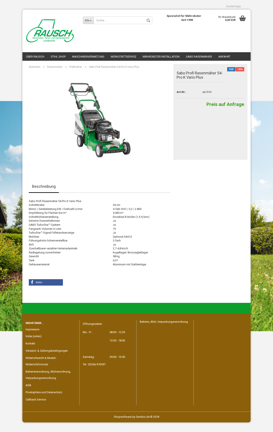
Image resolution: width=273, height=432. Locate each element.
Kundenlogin (233, 6)
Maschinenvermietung (88, 56)
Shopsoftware (123, 416)
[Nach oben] (261, 426)
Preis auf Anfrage (225, 104)
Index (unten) (34, 336)
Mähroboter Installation (161, 56)
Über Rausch (35, 56)
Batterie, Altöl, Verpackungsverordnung (164, 321)
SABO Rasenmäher (199, 56)
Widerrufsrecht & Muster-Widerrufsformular (41, 361)
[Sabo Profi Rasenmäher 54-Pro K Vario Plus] (99, 119)
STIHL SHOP (58, 56)
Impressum (32, 329)
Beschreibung (44, 186)
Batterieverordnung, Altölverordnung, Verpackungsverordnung (48, 375)
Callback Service (36, 399)
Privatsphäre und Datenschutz (44, 392)
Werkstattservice (123, 56)
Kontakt (30, 343)
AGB (28, 385)
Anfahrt (224, 56)
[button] (46, 282)
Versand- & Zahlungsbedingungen (47, 350)
